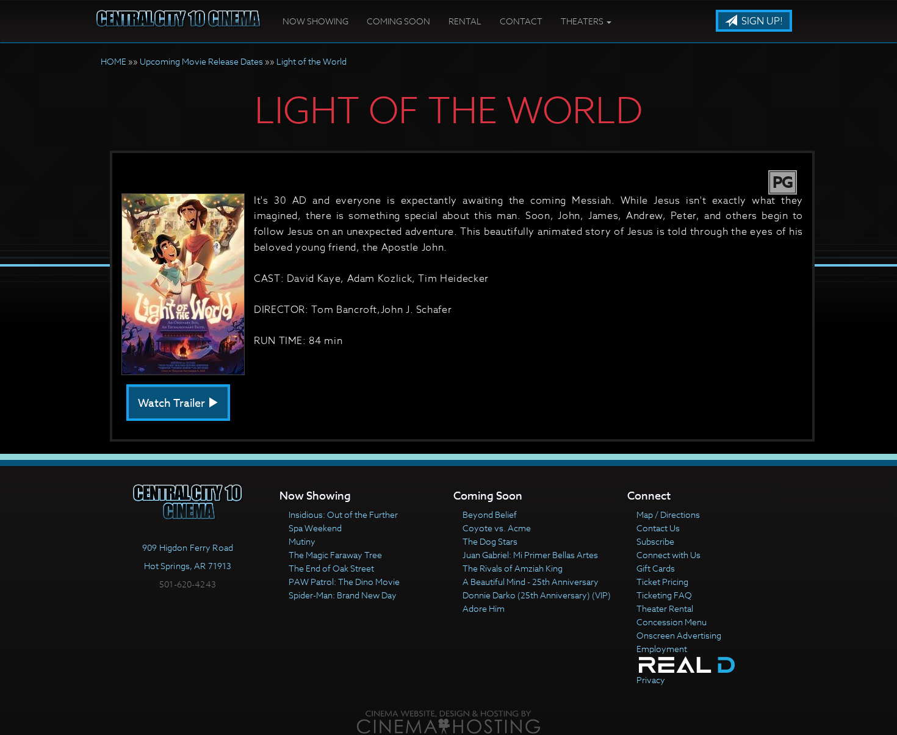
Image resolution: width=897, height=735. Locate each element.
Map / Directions (668, 514)
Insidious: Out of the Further (343, 514)
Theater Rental (664, 608)
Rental (464, 21)
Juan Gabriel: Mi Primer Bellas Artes (530, 555)
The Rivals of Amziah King (513, 568)
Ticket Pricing (662, 581)
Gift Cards (655, 568)
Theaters (583, 21)
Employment (661, 648)
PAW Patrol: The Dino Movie (344, 581)
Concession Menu (671, 622)
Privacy (650, 680)
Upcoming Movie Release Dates (201, 61)
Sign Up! (761, 21)
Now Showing (315, 21)
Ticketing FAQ (664, 595)
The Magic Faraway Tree (335, 555)
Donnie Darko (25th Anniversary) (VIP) (537, 595)
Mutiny (302, 541)
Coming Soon (398, 21)
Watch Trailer (172, 403)
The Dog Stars (490, 541)
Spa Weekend (315, 528)
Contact (521, 21)
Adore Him (484, 608)
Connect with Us (668, 555)
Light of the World (311, 61)
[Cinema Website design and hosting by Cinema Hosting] (448, 721)
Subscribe (655, 541)
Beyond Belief (490, 514)
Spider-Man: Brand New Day (343, 595)
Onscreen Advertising (678, 635)
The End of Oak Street (331, 568)
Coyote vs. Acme (497, 528)
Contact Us (658, 528)
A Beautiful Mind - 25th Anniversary (531, 581)
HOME (113, 61)
